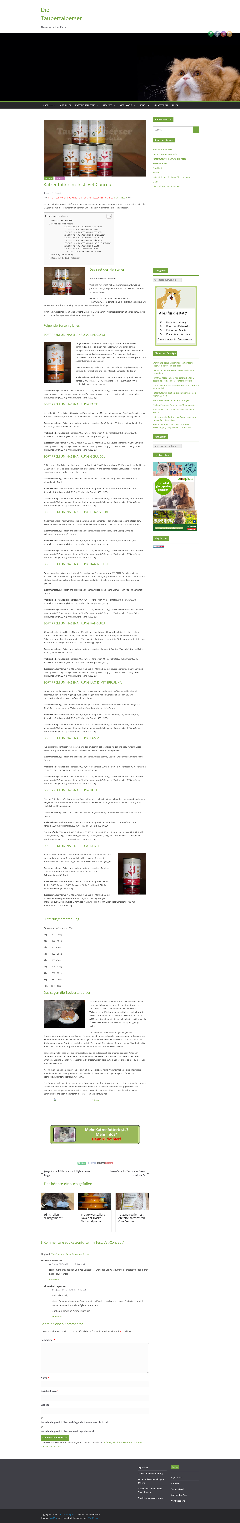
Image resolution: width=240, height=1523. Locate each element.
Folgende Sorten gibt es (62, 223)
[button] (54, 105)
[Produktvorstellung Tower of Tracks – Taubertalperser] (94, 1194)
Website (45, 1404)
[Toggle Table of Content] (107, 216)
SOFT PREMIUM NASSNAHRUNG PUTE (83, 249)
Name (45, 1377)
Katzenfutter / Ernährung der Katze (169, 158)
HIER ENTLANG (120, 197)
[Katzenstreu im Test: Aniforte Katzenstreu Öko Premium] (132, 1194)
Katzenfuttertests (85, 105)
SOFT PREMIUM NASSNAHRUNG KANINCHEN (85, 238)
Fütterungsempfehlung (62, 254)
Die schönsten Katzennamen (166, 186)
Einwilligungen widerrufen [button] (150, 1498)
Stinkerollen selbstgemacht (53, 1216)
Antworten (54, 1279)
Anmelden (175, 1483)
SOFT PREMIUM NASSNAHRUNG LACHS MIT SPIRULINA (89, 243)
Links (175, 105)
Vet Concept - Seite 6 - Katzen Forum (70, 1254)
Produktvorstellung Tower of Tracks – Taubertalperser (93, 1218)
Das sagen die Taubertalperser (65, 258)
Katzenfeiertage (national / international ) (172, 177)
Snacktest (157, 168)
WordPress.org (178, 1501)
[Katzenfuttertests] (95, 1134)
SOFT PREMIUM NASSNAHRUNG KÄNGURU (85, 227)
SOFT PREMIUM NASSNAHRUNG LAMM (83, 246)
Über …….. (48, 105)
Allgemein (48, 178)
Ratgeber (107, 105)
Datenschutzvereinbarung (150, 1473)
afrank (48, 193)
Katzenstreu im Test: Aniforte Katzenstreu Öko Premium (131, 1218)
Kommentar (48, 1339)
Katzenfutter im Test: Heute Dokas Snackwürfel (127, 1173)
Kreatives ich (161, 105)
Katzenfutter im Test (162, 149)
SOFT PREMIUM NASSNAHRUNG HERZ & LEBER (86, 235)
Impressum (143, 1467)
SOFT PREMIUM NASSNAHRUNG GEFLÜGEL (85, 232)
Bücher (156, 172)
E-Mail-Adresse (49, 1391)
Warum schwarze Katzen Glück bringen (171, 400)
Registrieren (176, 1477)
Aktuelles (65, 105)
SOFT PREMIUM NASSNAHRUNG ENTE (83, 229)
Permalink (81, 1264)
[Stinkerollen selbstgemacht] (57, 1194)
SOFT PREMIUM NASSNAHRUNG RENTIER (85, 251)
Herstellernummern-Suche (165, 154)
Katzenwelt (126, 105)
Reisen (143, 105)
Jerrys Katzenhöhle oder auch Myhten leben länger (67, 1173)
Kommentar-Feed (179, 1495)
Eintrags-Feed (177, 1489)
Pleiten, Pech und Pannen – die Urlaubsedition (174, 405)
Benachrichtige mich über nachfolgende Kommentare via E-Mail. (74, 1422)
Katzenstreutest (160, 163)
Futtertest (60, 178)
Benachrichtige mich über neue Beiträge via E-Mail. (67, 1431)
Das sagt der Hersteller (62, 220)
